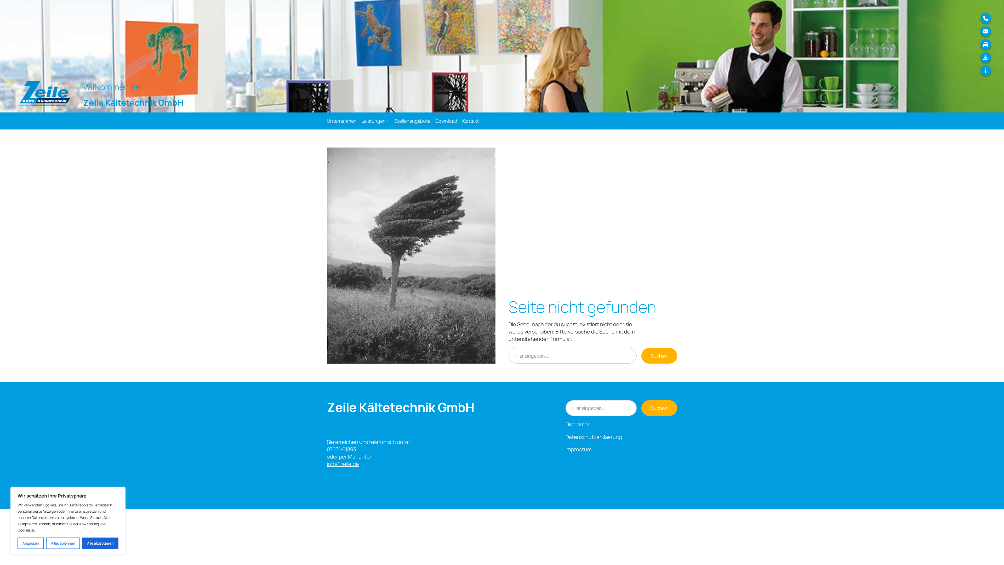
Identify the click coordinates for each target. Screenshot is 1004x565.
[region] (68, 521)
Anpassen (30, 543)
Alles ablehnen (63, 543)
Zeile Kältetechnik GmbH (401, 407)
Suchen (659, 356)
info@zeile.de (343, 463)
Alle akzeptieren (100, 543)
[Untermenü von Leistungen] (388, 121)
